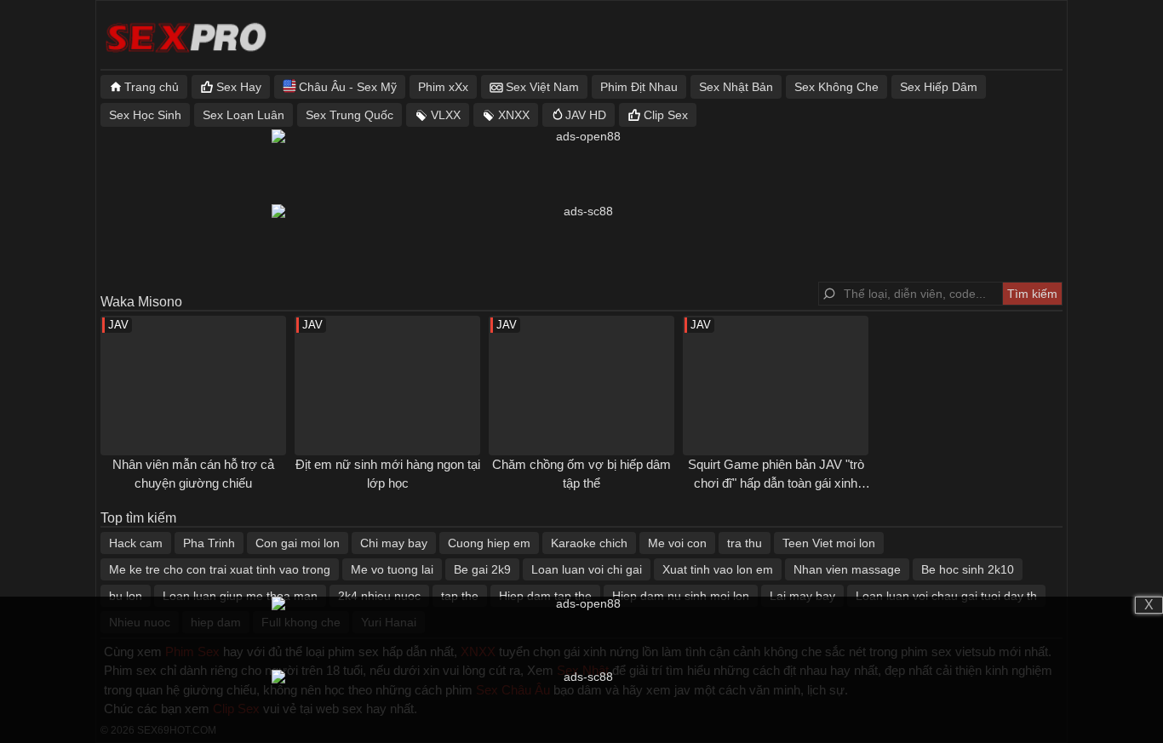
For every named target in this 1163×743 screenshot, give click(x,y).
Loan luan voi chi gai (586, 569)
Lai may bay (802, 596)
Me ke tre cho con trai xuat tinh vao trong (219, 569)
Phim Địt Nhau (639, 87)
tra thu (744, 543)
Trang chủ (151, 87)
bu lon (125, 596)
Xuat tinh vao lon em (717, 569)
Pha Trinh (209, 543)
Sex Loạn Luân (243, 115)
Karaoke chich (589, 543)
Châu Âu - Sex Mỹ (348, 87)
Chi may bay (393, 543)
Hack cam (136, 543)
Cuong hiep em (489, 543)
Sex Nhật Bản (736, 87)
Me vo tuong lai (392, 569)
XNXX (514, 115)
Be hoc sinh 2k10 (967, 569)
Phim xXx (443, 87)
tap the (459, 596)
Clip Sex (666, 115)
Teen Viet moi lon (828, 543)
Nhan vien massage (847, 569)
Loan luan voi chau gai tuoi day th (946, 596)
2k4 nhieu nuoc (379, 596)
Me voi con (677, 543)
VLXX (446, 115)
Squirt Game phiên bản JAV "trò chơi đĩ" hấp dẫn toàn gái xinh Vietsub (776, 483)
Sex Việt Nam (542, 87)
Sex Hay (238, 87)
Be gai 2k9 (482, 569)
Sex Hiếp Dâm (938, 87)
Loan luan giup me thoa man (240, 596)
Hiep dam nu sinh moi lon (680, 596)
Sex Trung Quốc (349, 115)
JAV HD (585, 115)
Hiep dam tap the (545, 596)
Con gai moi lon (297, 543)
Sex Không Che (836, 87)
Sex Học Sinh (145, 115)
